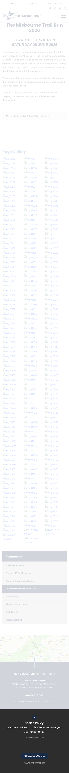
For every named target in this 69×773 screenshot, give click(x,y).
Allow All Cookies (34, 756)
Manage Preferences (34, 763)
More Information (35, 737)
